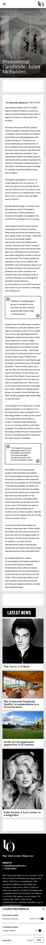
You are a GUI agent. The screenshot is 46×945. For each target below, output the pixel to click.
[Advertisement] (23, 86)
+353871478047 (10, 868)
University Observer (18, 102)
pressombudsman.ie (11, 905)
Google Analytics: (20, 930)
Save (39, 940)
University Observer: (20, 919)
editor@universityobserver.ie (15, 865)
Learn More (6, 940)
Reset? (30, 940)
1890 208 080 (28, 902)
